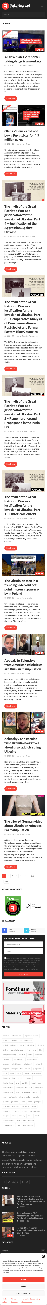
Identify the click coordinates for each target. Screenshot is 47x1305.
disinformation (19, 1059)
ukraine (31, 1121)
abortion (6, 1036)
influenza (6, 1078)
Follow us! (33, 929)
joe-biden (25, 1083)
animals (6, 1040)
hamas (12, 1073)
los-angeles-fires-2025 (24, 1088)
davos (30, 1055)
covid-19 (22, 1055)
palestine (14, 1102)
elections (6, 1064)
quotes (24, 1111)
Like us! (11, 929)
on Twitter (33, 931)
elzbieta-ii (38, 1064)
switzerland (21, 1121)
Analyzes (23, 1251)
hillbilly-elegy (36, 1073)
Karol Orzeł (26, 144)
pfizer (30, 1102)
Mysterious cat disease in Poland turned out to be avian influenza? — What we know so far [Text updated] (31, 1200)
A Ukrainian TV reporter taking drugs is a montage (22, 59)
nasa (17, 1092)
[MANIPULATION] (23, 805)
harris (19, 1073)
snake (30, 1116)
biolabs (5, 1050)
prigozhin (15, 1106)
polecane (6, 1106)
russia (14, 1116)
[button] (43, 1256)
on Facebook (12, 931)
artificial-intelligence (10, 1045)
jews (17, 1083)
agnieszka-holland (31, 1036)
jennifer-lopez (8, 1083)
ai (41, 1036)
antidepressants (26, 1040)
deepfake (38, 1055)
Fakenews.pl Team (28, 236)
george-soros (37, 1069)
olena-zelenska (24, 1097)
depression (7, 1059)
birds (28, 1050)
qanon (34, 1106)
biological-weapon (17, 1050)
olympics (36, 1097)
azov (22, 1045)
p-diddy (6, 1102)
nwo (4, 1097)
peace (23, 1102)
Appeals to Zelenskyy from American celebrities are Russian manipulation (23, 664)
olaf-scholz (13, 1097)
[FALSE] (23, 41)
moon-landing (8, 1092)
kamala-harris (36, 1083)
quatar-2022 (8, 1111)
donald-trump (31, 1059)
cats (34, 1050)
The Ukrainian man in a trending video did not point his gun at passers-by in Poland (21, 587)
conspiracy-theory (9, 1055)
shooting (22, 1116)
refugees (6, 1116)
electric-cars (16, 1064)
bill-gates (40, 1045)
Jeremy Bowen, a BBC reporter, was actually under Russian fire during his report (30, 1215)
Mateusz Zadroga (28, 431)
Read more (10, 98)
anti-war (14, 1040)
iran (13, 1078)
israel (20, 1078)
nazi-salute (26, 1092)
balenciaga (30, 1045)
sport (37, 1116)
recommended (35, 1111)
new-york (35, 1092)
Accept (23, 1279)
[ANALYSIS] (23, 286)
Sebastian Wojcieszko (29, 336)
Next (32, 876)
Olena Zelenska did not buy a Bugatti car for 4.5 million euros (21, 135)
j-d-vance (28, 1078)
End (6, 882)
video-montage (27, 1125)
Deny (23, 1286)
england (6, 1069)
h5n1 (5, 1073)
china (40, 1050)
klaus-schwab (8, 1088)
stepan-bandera (9, 1121)
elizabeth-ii (28, 1064)
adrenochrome (17, 1036)
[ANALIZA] (23, 481)
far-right (15, 1069)
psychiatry (25, 1106)
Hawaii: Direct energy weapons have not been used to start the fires (31, 1230)
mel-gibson (39, 1088)
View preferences (23, 1293)
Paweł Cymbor (27, 66)
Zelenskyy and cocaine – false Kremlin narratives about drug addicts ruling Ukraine (22, 745)
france (27, 1069)
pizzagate (37, 1102)
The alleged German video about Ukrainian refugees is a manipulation (23, 825)
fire (21, 1069)
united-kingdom (8, 1125)
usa (18, 1125)
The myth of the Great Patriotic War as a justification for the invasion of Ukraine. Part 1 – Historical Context (22, 505)
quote (17, 1111)
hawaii (26, 1073)
